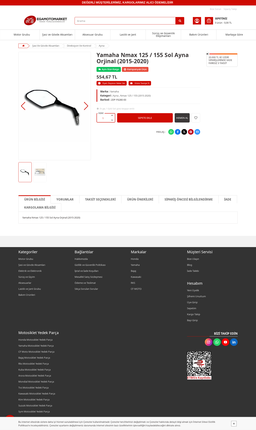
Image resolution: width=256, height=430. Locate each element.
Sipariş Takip (230, 9)
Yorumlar (65, 199)
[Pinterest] (191, 132)
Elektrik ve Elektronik (30, 271)
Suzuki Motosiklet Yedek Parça (35, 405)
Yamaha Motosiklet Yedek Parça (36, 345)
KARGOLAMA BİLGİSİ (39, 207)
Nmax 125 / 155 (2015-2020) (135, 95)
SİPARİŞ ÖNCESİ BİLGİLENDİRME (189, 199)
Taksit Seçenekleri (100, 199)
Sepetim (191, 308)
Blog (189, 265)
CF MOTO (136, 288)
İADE (227, 199)
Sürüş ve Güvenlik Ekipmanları (163, 34)
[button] (23, 106)
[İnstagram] (208, 342)
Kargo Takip (193, 314)
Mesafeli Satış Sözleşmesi (88, 276)
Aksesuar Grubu (92, 34)
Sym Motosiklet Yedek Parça (34, 411)
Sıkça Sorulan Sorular (86, 288)
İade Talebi (193, 271)
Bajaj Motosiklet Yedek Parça (34, 357)
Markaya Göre (234, 34)
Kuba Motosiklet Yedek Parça (34, 369)
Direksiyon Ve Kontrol (79, 45)
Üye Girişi (192, 302)
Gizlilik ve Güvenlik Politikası (90, 265)
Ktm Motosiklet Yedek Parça (33, 399)
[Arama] (180, 21)
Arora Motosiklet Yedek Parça (34, 375)
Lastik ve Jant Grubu (29, 288)
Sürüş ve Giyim (26, 276)
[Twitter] (184, 132)
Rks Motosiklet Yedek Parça (33, 363)
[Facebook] (177, 132)
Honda (134, 259)
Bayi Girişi (192, 320)
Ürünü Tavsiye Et (142, 83)
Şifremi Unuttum (196, 296)
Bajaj (133, 271)
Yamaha (114, 91)
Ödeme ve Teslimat (85, 282)
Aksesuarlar (24, 282)
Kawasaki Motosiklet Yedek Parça (36, 393)
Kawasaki (136, 276)
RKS (133, 282)
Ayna (101, 45)
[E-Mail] (197, 132)
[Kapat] (234, 423)
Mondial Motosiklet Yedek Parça (36, 381)
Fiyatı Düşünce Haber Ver (114, 83)
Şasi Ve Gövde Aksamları (45, 45)
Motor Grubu (22, 34)
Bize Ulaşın (193, 259)
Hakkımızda (81, 259)
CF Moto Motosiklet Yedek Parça (36, 351)
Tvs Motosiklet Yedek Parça (33, 387)
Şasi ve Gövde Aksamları (57, 34)
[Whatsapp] (171, 132)
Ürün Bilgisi (34, 199)
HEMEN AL (182, 118)
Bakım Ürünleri (198, 34)
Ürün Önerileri (140, 199)
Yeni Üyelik (193, 290)
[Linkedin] (234, 342)
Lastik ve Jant (128, 34)
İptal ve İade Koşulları (86, 271)
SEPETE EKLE (145, 118)
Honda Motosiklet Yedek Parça (35, 339)
